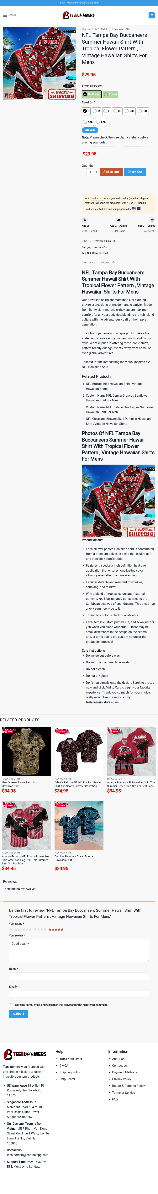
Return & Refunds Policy (128, 1086)
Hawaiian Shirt (122, 29)
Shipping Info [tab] (107, 262)
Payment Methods (124, 1072)
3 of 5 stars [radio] (26, 929)
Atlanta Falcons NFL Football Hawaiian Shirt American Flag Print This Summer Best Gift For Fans (25, 860)
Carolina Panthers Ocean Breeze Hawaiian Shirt (74, 858)
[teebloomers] (79, 15)
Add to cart (111, 172)
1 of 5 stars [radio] (10, 929)
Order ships (118, 231)
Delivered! (149, 231)
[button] (9, 15)
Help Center (67, 1079)
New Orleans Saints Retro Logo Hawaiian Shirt (20, 784)
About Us (118, 1059)
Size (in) (87, 102)
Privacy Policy (121, 1079)
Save (10, 731)
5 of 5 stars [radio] (55, 929)
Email (13, 986)
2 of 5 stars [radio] (16, 929)
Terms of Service (123, 1093)
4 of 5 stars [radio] (39, 929)
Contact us (119, 1065)
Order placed (89, 231)
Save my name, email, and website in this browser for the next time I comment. (61, 1005)
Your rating (16, 923)
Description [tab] (88, 262)
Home (86, 29)
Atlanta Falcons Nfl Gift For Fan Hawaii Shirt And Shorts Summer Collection (78, 784)
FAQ (115, 1099)
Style (85, 85)
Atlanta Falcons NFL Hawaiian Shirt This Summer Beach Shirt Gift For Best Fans (131, 784)
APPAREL (101, 29)
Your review (17, 935)
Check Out (135, 172)
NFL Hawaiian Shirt (97, 253)
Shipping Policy (70, 1072)
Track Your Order (71, 1059)
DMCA (64, 1065)
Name (13, 968)
